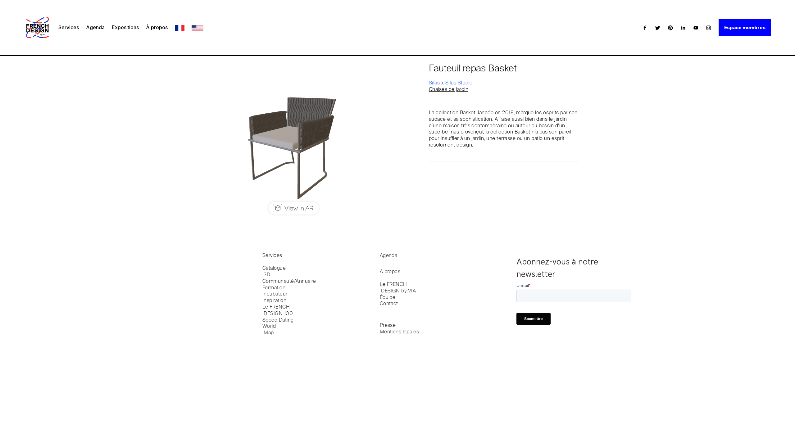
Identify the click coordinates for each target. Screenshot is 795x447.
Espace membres (744, 27)
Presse (388, 325)
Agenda (95, 27)
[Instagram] (708, 27)
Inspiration (274, 300)
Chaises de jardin (448, 89)
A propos (390, 271)
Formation (273, 288)
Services (68, 27)
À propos (157, 27)
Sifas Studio (459, 83)
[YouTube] (696, 27)
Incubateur (275, 294)
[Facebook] (645, 27)
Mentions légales (399, 332)
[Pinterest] (670, 27)
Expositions (125, 27)
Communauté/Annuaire (289, 281)
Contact (389, 303)
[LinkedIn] (683, 27)
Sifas (435, 83)
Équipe (388, 297)
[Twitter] (658, 27)
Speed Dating (278, 320)
